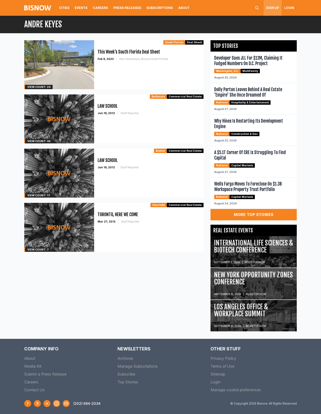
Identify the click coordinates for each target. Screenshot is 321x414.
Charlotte (158, 205)
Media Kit (32, 366)
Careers (100, 8)
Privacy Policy (223, 358)
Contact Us (34, 390)
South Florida (174, 42)
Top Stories (127, 382)
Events (81, 8)
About (184, 8)
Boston (160, 150)
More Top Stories (254, 214)
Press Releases (127, 8)
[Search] (257, 8)
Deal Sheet (194, 42)
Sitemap (218, 374)
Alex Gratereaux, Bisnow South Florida (143, 59)
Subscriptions (160, 8)
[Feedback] (66, 403)
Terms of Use (222, 366)
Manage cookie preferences (236, 390)
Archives (125, 358)
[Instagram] (56, 403)
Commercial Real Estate (185, 96)
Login (289, 8)
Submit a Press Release (45, 374)
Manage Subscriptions (137, 366)
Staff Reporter (130, 113)
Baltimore (158, 96)
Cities (64, 8)
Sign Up (272, 8)
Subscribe (126, 374)
